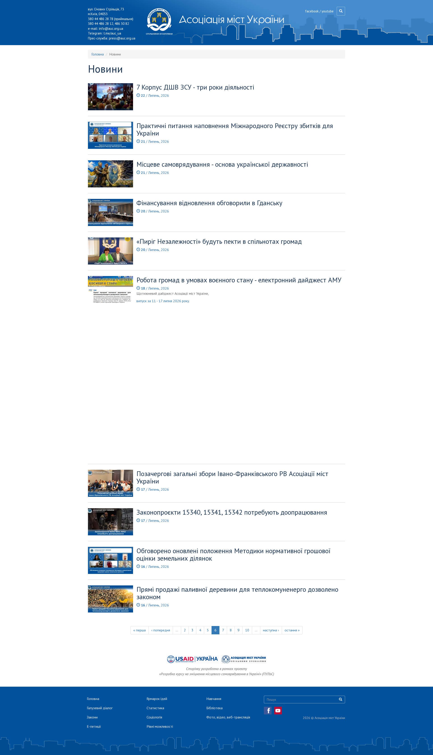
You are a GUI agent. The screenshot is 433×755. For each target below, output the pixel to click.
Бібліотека (214, 708)
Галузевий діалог (100, 708)
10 (247, 630)
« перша (139, 630)
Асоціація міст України (231, 19)
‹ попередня (160, 630)
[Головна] (161, 21)
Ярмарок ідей (157, 698)
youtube (328, 11)
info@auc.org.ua (111, 28)
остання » (292, 630)
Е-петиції (94, 726)
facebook (312, 11)
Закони (92, 717)
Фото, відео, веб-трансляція (228, 717)
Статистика (155, 708)
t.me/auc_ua (112, 33)
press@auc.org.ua (122, 38)
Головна (97, 54)
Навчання (213, 698)
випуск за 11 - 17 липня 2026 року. (163, 301)
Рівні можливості (160, 726)
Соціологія (154, 717)
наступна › (271, 630)
